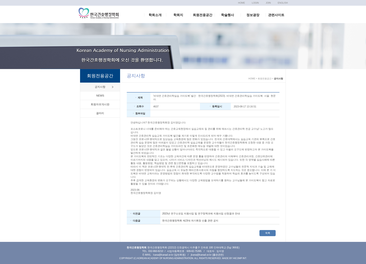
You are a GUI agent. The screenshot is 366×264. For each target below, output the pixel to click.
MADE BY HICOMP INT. (234, 258)
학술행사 (227, 15)
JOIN (268, 3)
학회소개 (155, 15)
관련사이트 (276, 15)
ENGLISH (283, 3)
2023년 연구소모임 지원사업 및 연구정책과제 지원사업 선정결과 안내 (201, 213)
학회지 (178, 15)
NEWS (100, 95)
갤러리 (100, 113)
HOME (241, 3)
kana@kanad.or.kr (163, 254)
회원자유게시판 (100, 104)
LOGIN (255, 3)
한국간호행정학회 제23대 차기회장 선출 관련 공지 (190, 220)
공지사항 (100, 86)
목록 (267, 233)
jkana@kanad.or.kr (201, 254)
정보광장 (252, 15)
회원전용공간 (202, 15)
